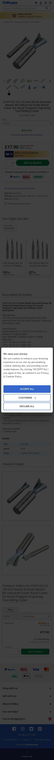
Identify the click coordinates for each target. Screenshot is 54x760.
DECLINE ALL (27, 406)
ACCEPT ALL (27, 389)
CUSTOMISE (25, 397)
